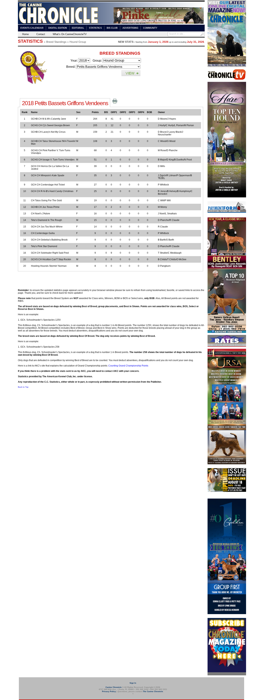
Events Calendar (32, 28)
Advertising (130, 28)
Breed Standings (56, 41)
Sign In (133, 683)
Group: (97, 60)
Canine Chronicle (114, 687)
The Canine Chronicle (153, 691)
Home (25, 34)
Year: (74, 60)
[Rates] (227, 346)
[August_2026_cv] (227, 66)
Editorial (78, 28)
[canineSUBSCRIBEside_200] (227, 674)
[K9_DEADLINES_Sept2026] (227, 491)
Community (150, 28)
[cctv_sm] (227, 79)
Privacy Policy (109, 691)
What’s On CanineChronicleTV (70, 34)
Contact (40, 34)
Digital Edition (57, 28)
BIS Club (112, 28)
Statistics (95, 28)
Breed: (70, 66)
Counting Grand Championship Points (128, 365)
